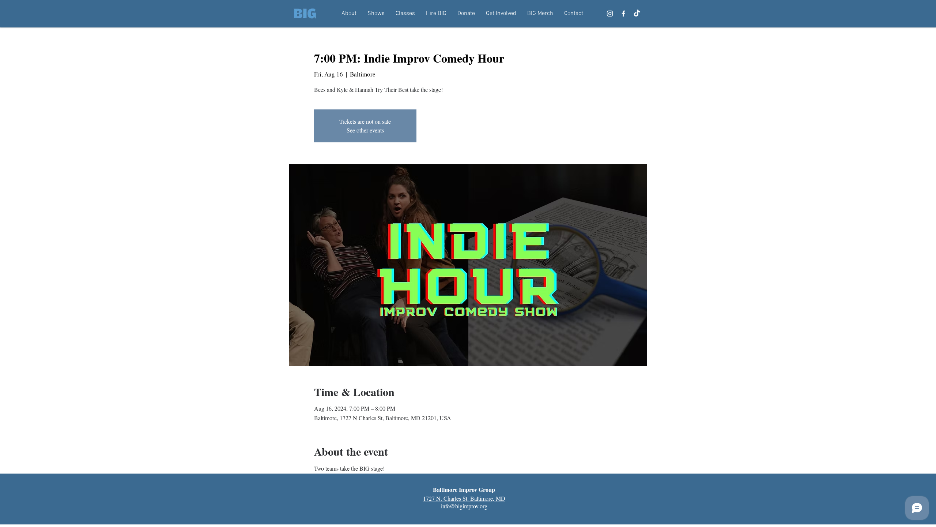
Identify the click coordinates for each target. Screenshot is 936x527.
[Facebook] (623, 14)
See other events (365, 130)
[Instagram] (610, 14)
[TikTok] (637, 14)
